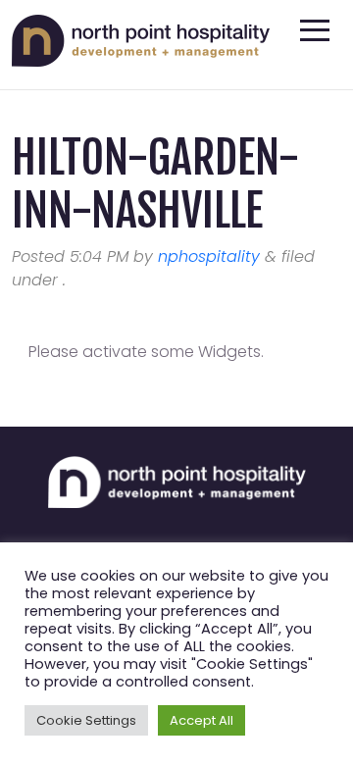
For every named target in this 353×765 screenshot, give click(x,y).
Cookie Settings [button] (86, 720)
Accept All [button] (201, 720)
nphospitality (209, 256)
